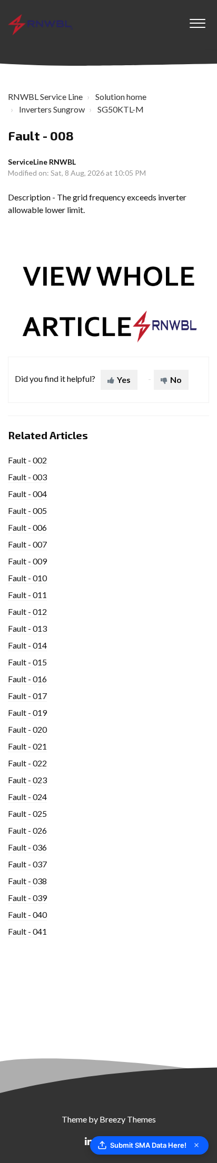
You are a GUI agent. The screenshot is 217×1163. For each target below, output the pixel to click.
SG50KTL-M (120, 109)
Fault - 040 (27, 914)
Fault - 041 (27, 931)
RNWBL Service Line (45, 97)
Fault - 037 (27, 864)
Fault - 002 (27, 460)
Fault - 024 (27, 797)
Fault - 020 (27, 729)
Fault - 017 (27, 696)
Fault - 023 (27, 780)
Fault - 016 (27, 679)
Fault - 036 (27, 847)
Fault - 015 (27, 662)
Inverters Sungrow (52, 109)
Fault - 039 (27, 898)
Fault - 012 (27, 611)
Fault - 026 (27, 830)
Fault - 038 (27, 881)
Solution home (120, 97)
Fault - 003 (27, 477)
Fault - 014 (27, 645)
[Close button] (196, 1145)
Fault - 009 (27, 561)
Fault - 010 (27, 578)
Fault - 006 (27, 527)
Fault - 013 (27, 628)
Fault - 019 (27, 712)
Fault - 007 (27, 544)
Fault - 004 (27, 494)
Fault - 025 (27, 813)
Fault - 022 (27, 763)
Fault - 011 (27, 595)
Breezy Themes (128, 1119)
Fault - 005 (27, 510)
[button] (197, 20)
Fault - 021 (27, 746)
